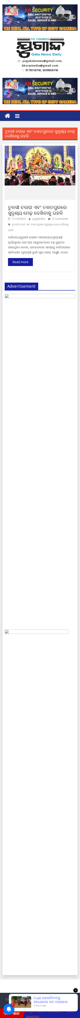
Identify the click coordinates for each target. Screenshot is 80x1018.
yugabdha (39, 219)
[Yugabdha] (7, 116)
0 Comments (60, 219)
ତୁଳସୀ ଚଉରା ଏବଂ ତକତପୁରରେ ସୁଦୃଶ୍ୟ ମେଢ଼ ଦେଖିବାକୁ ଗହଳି (37, 210)
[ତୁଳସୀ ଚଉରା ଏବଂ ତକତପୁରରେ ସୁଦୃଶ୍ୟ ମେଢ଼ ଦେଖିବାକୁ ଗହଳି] (40, 148)
